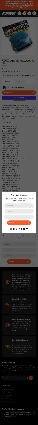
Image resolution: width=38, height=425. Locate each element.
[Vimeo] (27, 229)
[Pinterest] (16, 229)
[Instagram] (19, 229)
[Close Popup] (34, 193)
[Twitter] (11, 229)
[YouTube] (24, 229)
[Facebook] (14, 229)
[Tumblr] (22, 229)
